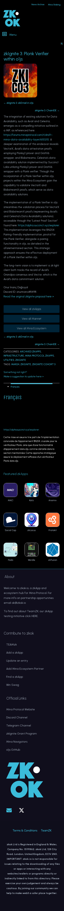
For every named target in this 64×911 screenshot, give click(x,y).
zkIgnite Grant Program (21, 733)
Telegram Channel (18, 725)
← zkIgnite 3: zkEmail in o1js (18, 102)
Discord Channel (16, 717)
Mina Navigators (16, 741)
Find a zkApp (14, 676)
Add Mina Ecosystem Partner (25, 668)
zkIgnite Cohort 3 (43, 364)
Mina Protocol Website (20, 709)
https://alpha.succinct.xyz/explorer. (21, 429)
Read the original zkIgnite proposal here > (29, 296)
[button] (32, 34)
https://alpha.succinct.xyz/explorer (38, 225)
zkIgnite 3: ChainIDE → (47, 110)
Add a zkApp (14, 652)
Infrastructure (14, 355)
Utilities (9, 360)
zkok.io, (24, 588)
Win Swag (12, 685)
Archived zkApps (30, 351)
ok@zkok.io (19, 602)
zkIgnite (20, 360)
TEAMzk (11, 644)
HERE (34, 616)
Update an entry (17, 660)
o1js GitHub (13, 749)
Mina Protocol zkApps (39, 355)
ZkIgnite (25, 364)
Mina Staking (54, 4)
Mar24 (15, 364)
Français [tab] (15, 386)
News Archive (37, 4)
